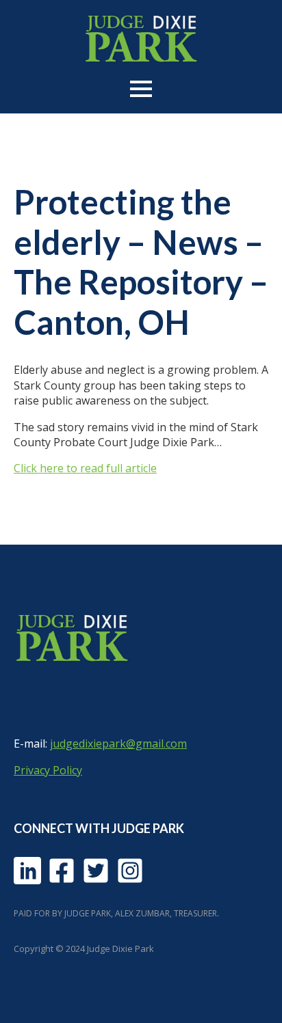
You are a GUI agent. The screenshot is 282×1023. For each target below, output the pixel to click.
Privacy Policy (48, 770)
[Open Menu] (141, 89)
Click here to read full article (85, 468)
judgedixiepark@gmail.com (118, 743)
